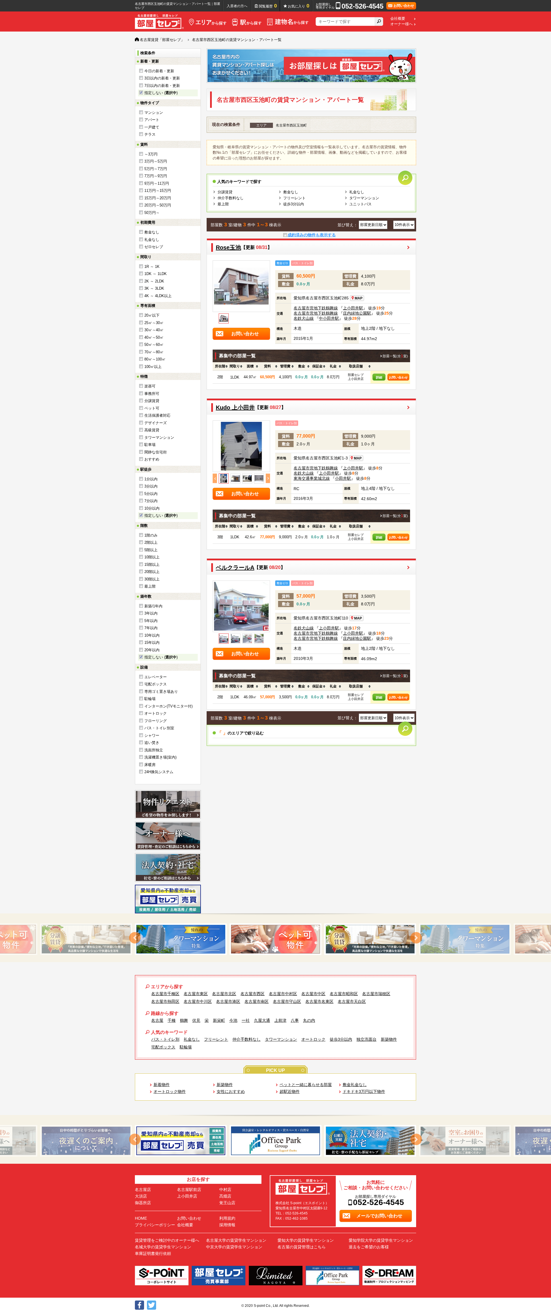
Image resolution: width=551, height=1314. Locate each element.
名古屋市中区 (313, 993)
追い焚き (151, 742)
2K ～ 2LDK (154, 281)
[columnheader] (220, 366)
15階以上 (152, 564)
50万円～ (152, 212)
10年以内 (152, 635)
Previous (215, 478)
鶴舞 (184, 1020)
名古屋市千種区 (165, 993)
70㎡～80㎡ (154, 352)
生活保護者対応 (157, 415)
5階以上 (151, 550)
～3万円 (151, 154)
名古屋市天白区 (352, 1001)
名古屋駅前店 (189, 1189)
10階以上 (152, 557)
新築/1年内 (153, 606)
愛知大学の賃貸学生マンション (306, 1240)
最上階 (150, 586)
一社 (246, 1020)
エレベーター (155, 677)
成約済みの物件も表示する (312, 235)
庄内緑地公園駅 (357, 313)
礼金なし (151, 239)
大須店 (141, 1196)
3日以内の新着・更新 (162, 78)
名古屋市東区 (196, 993)
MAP (358, 298)
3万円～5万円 (155, 161)
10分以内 (152, 508)
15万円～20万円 (157, 198)
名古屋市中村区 (283, 993)
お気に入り (298, 6)
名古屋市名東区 (319, 1001)
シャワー (151, 735)
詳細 (379, 377)
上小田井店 (187, 1196)
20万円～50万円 (157, 205)
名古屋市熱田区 (165, 1001)
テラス (150, 134)
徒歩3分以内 (293, 204)
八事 (295, 1020)
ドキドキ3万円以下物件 (364, 1091)
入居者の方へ (237, 6)
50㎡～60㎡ (154, 344)
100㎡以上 (153, 366)
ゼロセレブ (153, 247)
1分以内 (151, 479)
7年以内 (151, 628)
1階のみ (151, 535)
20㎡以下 (152, 315)
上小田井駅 (353, 308)
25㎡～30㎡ (154, 323)
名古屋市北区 (224, 993)
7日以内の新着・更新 (162, 85)
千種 (172, 1020)
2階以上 (151, 542)
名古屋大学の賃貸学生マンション (236, 1240)
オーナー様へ (401, 24)
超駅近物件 (290, 1091)
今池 (233, 1020)
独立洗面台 (366, 1039)
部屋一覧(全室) (395, 356)
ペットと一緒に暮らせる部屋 (306, 1084)
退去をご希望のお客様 (369, 1247)
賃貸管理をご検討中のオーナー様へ (167, 1240)
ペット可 (151, 408)
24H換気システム (158, 772)
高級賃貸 (151, 430)
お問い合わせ (398, 377)
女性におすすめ (231, 1091)
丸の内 (309, 1020)
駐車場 (150, 444)
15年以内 (152, 642)
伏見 (196, 1020)
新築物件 (389, 1039)
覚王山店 (227, 1202)
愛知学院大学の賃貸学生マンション (381, 1240)
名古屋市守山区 (287, 1001)
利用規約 (227, 1218)
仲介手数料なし (231, 198)
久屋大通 (262, 1020)
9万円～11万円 (156, 183)
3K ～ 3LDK (154, 288)
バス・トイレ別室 (159, 728)
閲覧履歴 (268, 6)
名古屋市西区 (252, 993)
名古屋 (157, 1020)
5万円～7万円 (155, 169)
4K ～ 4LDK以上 (158, 296)
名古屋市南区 (257, 1001)
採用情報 (227, 1225)
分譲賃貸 (151, 401)
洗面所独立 (153, 750)
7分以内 (151, 501)
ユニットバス (360, 204)
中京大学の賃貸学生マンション (234, 1247)
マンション (153, 112)
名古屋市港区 (228, 1001)
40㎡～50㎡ (154, 337)
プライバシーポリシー (155, 1225)
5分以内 (151, 494)
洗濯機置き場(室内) (160, 757)
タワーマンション (159, 437)
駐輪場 (150, 699)
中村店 (225, 1189)
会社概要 (397, 19)
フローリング (155, 721)
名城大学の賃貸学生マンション (163, 1247)
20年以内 (152, 650)
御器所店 (143, 1202)
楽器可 (150, 386)
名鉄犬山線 (304, 318)
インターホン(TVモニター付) (168, 706)
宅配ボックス (155, 684)
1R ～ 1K (152, 266)
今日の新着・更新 (159, 71)
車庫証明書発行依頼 (153, 1253)
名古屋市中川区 (198, 1001)
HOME (141, 1218)
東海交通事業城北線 (312, 478)
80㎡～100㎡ (155, 359)
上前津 (280, 1020)
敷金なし (151, 232)
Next (268, 478)
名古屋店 (143, 1189)
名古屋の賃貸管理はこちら (302, 1247)
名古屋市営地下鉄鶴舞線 (316, 308)
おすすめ (151, 459)
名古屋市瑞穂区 (376, 993)
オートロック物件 (170, 1091)
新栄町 (219, 1020)
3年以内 (151, 613)
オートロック (155, 713)
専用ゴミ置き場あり (161, 691)
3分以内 (151, 486)
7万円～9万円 (155, 176)
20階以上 (152, 572)
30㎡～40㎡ (154, 330)
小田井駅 (343, 478)
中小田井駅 (329, 318)
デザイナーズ (155, 423)
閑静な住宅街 (155, 452)
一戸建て (151, 127)
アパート (151, 120)
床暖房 (150, 765)
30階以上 (152, 579)
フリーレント (294, 198)
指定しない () (161, 93)
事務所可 (151, 393)
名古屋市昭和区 (344, 993)
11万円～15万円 (157, 190)
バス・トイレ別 (165, 1039)
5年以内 (151, 621)
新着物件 (162, 1084)
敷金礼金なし (355, 1084)
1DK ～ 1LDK (155, 274)
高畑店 (225, 1196)
